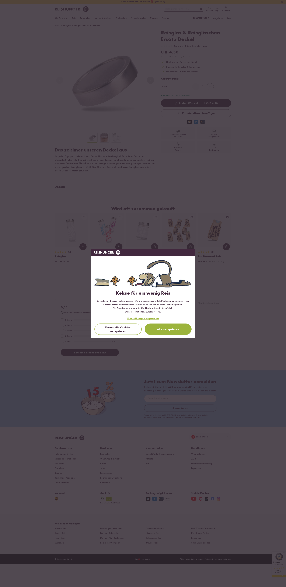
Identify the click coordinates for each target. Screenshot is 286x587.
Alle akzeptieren (168, 329)
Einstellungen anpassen (143, 318)
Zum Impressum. (153, 312)
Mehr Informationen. (135, 312)
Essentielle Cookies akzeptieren (118, 329)
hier (162, 308)
